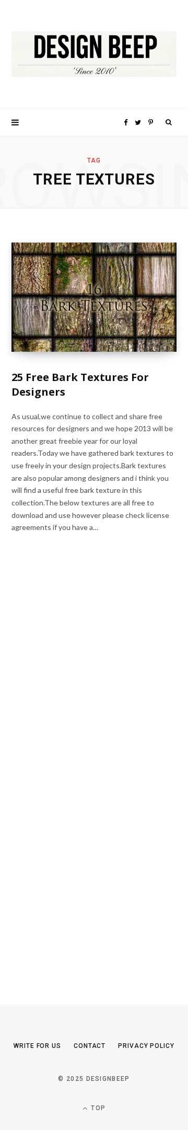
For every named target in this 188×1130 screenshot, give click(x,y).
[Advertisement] (89, 776)
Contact (89, 1046)
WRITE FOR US (37, 1046)
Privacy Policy (146, 1046)
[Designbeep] (94, 54)
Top (97, 1108)
